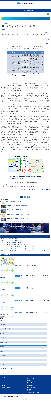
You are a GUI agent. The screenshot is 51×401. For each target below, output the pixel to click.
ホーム (3, 377)
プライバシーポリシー (30, 387)
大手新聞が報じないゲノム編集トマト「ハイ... (16, 214)
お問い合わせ (29, 390)
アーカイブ (28, 380)
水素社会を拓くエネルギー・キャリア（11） (11, 238)
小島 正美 (27, 214)
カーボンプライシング (5, 328)
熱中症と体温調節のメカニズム (12, 201)
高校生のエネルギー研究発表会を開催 (25, 10)
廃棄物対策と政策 (4, 342)
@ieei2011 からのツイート (6, 368)
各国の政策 (2, 337)
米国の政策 (2, 351)
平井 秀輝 (25, 205)
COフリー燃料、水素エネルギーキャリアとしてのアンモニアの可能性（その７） (20, 248)
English (3, 385)
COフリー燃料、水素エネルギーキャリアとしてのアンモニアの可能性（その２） (20, 246)
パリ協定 (2, 333)
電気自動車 (2, 324)
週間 (22, 196)
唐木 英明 (21, 201)
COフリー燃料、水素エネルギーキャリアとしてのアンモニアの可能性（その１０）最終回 (23, 250)
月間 (25, 196)
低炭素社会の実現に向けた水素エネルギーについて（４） (15, 244)
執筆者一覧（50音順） (6, 387)
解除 (38, 392)
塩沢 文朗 (47, 32)
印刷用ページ (46, 39)
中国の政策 (2, 360)
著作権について (29, 389)
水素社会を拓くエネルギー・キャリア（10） (12, 240)
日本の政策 (2, 355)
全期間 (28, 196)
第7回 (48, 108)
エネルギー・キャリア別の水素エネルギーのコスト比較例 (38, 189)
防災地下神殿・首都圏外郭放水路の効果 (14, 205)
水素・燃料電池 (5, 23)
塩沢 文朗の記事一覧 (8, 317)
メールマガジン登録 (30, 392)
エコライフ (2, 364)
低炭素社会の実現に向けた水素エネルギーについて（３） (15, 242)
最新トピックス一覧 (30, 378)
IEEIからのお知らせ (30, 382)
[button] (47, 7)
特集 (27, 377)
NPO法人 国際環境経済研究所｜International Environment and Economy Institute (25, 3)
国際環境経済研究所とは (31, 385)
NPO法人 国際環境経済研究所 (7, 373)
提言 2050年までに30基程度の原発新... (14, 209)
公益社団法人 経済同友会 (24, 218)
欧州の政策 (2, 346)
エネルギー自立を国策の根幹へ (12, 218)
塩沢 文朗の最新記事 (5, 254)
